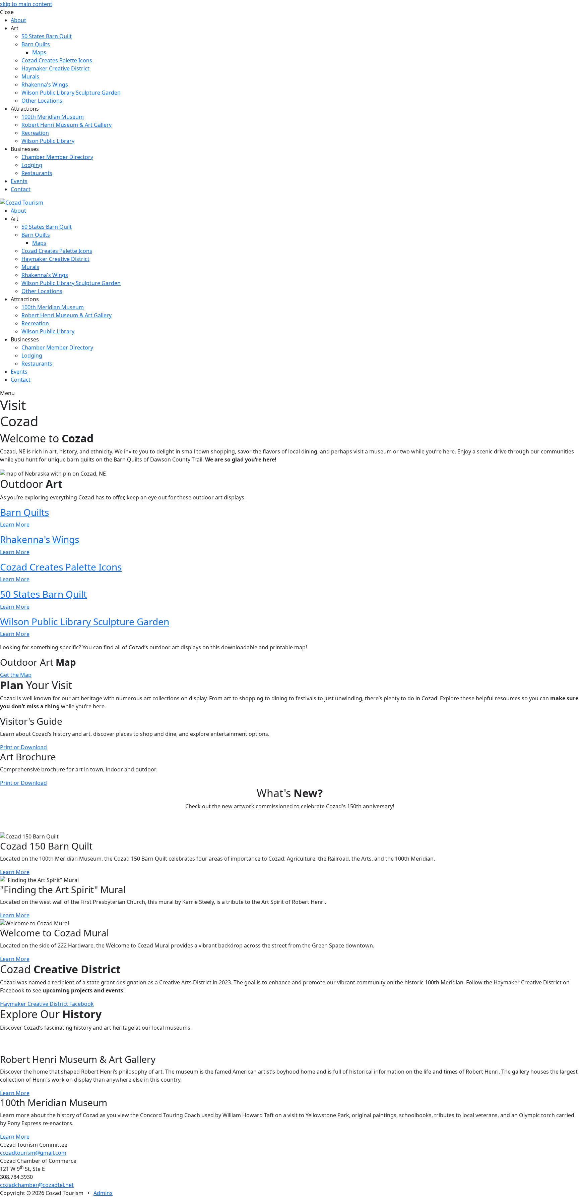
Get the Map (15, 674)
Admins (103, 1193)
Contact (20, 189)
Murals (30, 76)
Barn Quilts (35, 44)
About (18, 20)
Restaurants (36, 173)
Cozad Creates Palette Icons (56, 60)
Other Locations (41, 100)
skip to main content (26, 4)
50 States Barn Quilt (46, 36)
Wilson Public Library (47, 141)
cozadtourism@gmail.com (33, 1152)
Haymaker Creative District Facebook (47, 1004)
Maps (39, 52)
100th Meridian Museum (52, 116)
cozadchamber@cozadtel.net (37, 1185)
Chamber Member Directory (57, 157)
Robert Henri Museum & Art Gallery (66, 124)
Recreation (35, 133)
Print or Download (23, 747)
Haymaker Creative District (55, 68)
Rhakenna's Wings (44, 84)
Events (19, 181)
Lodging (31, 165)
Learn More (14, 872)
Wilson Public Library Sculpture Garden (71, 92)
